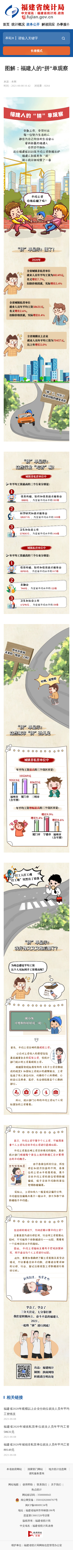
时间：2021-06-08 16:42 (17, 85)
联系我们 (42, 1484)
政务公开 (33, 24)
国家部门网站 (35, 1469)
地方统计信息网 (57, 1469)
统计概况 (18, 24)
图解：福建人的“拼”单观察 (36, 68)
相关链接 (15, 1397)
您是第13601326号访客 (37, 1515)
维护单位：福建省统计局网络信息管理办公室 (36, 1545)
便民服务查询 (36, 1473)
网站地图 (13, 1484)
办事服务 (63, 24)
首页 (6, 24)
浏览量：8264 (42, 85)
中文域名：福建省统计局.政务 (36, 1525)
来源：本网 (10, 81)
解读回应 (48, 24)
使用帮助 (28, 1484)
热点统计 (37, 1489)
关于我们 (56, 1484)
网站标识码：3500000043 (36, 1494)
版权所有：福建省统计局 (36, 1520)
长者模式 (36, 50)
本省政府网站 (14, 1469)
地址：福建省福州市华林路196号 (36, 1510)
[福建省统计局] (37, 11)
